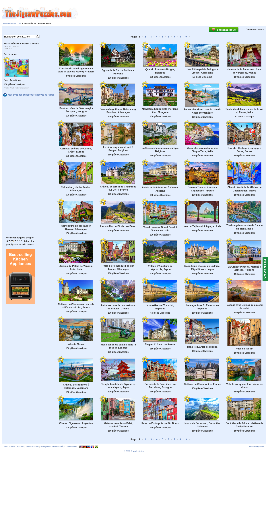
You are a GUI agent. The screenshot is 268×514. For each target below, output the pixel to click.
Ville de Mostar (76, 344)
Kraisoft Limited (137, 451)
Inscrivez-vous (32, 446)
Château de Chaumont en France (202, 384)
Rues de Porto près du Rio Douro (160, 423)
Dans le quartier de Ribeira (202, 346)
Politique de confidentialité (51, 446)
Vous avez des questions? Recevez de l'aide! (30, 95)
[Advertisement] (173, 13)
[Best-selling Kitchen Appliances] (20, 303)
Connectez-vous (255, 29)
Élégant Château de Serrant (160, 344)
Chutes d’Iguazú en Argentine (76, 423)
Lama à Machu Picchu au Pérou (118, 226)
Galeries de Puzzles (12, 23)
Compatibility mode (256, 447)
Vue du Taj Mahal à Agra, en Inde (202, 226)
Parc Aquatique (12, 80)
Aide (5, 446)
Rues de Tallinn (244, 348)
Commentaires (71, 446)
